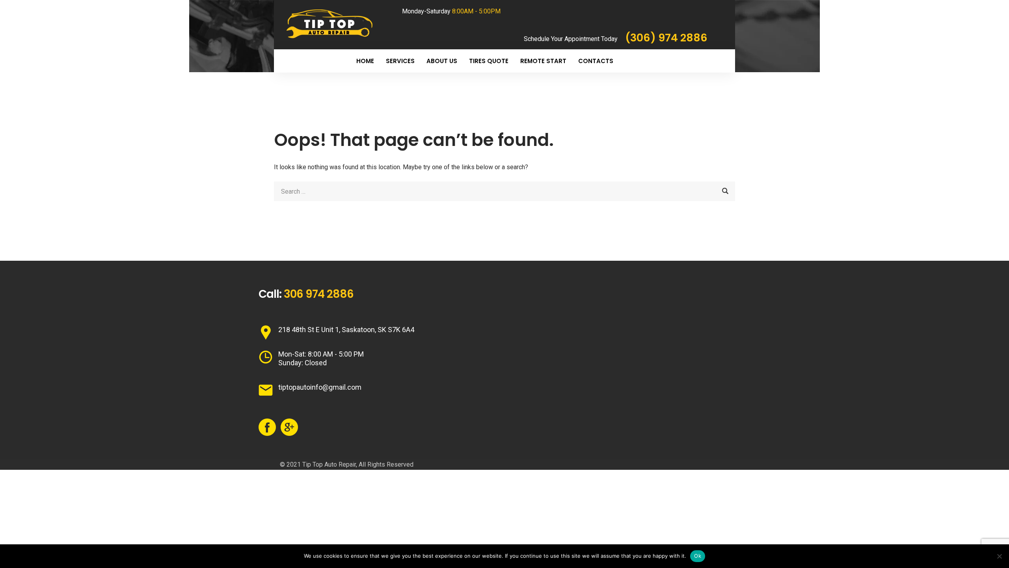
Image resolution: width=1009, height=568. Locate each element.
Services (400, 61)
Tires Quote (488, 61)
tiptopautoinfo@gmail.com (319, 387)
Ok (697, 556)
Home (365, 61)
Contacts (595, 61)
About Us (441, 61)
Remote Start (543, 61)
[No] (999, 556)
